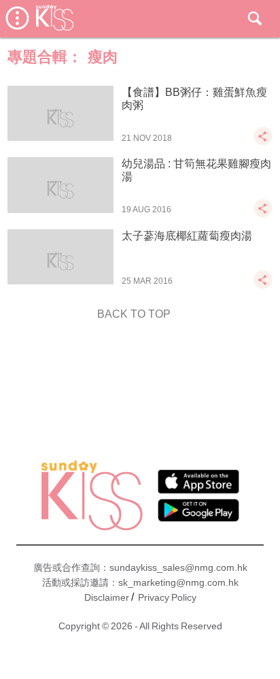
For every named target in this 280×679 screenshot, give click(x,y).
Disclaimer (106, 597)
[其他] (263, 142)
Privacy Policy (167, 597)
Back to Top (134, 314)
